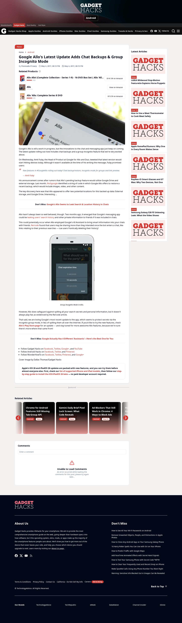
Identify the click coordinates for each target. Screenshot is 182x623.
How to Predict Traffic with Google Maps (128, 551)
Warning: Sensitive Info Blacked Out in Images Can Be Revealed (138, 573)
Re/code (35, 225)
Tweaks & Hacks (125, 31)
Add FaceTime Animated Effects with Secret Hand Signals (135, 555)
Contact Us (50, 582)
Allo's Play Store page (29, 325)
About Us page (58, 548)
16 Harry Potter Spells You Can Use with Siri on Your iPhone (136, 546)
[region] (72, 270)
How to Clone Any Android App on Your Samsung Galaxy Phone (138, 542)
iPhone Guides (66, 31)
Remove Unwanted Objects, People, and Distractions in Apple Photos (137, 536)
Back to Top (157, 586)
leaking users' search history (40, 217)
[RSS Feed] (31, 555)
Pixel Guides (93, 31)
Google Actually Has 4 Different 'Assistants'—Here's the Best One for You (77, 338)
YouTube (78, 348)
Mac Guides (80, 31)
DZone (162, 605)
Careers (93, 581)
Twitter (57, 348)
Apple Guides (34, 31)
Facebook (48, 348)
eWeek (92, 605)
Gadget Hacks (19, 25)
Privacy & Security (143, 31)
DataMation (114, 605)
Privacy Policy (38, 582)
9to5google (52, 183)
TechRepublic (70, 605)
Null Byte (41, 25)
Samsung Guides (108, 31)
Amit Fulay (29, 175)
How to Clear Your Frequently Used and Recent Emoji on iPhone (138, 564)
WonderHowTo (6, 25)
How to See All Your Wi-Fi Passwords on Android (131, 530)
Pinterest (70, 351)
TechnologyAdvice (43, 605)
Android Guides (50, 31)
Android (91, 18)
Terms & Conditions (23, 582)
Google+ (65, 348)
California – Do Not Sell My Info (70, 582)
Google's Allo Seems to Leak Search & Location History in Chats (78, 204)
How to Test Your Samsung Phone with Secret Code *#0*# (135, 560)
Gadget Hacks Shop (17, 31)
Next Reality (31, 25)
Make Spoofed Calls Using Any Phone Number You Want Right (137, 569)
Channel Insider (139, 605)
